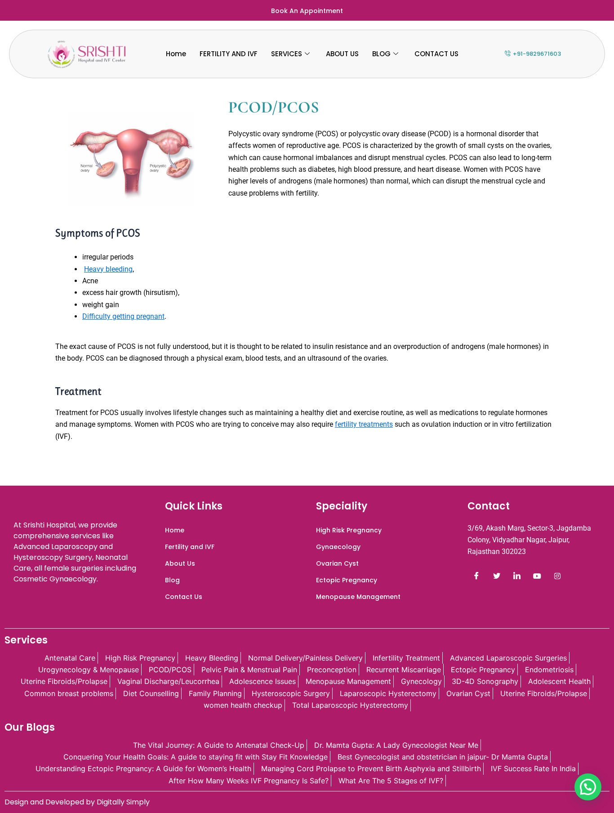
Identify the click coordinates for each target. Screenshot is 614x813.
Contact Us (183, 597)
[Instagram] (557, 576)
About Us (180, 563)
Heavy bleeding (108, 269)
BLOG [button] (381, 53)
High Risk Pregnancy (349, 530)
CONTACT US (436, 53)
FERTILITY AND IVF (229, 53)
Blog (172, 580)
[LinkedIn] (517, 576)
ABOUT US (342, 53)
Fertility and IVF (189, 547)
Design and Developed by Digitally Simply (77, 802)
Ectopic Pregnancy (346, 580)
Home (176, 53)
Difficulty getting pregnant (123, 316)
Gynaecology (338, 547)
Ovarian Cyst (337, 563)
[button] (587, 786)
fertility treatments (364, 424)
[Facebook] (476, 576)
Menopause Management (358, 597)
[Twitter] (496, 576)
